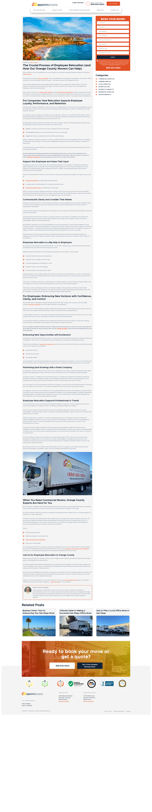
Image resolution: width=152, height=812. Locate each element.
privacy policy (104, 64)
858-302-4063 (113, 68)
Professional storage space (33, 187)
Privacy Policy (108, 711)
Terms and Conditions (118, 711)
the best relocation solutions (65, 92)
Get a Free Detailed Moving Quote (89, 666)
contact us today (55, 582)
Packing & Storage (105, 89)
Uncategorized (103, 94)
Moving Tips (102, 86)
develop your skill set (34, 304)
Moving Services (39, 10)
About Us (100, 10)
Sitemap (128, 711)
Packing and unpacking (32, 180)
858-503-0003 (62, 666)
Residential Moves (104, 92)
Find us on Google (64, 701)
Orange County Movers (45, 92)
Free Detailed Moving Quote (79, 10)
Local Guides (103, 84)
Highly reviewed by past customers (35, 539)
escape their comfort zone (46, 344)
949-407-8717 (87, 699)
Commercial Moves (105, 79)
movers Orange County (70, 580)
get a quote (113, 3)
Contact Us (115, 10)
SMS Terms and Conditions (114, 64)
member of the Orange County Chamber (77, 548)
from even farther (43, 78)
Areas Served (57, 10)
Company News (103, 81)
